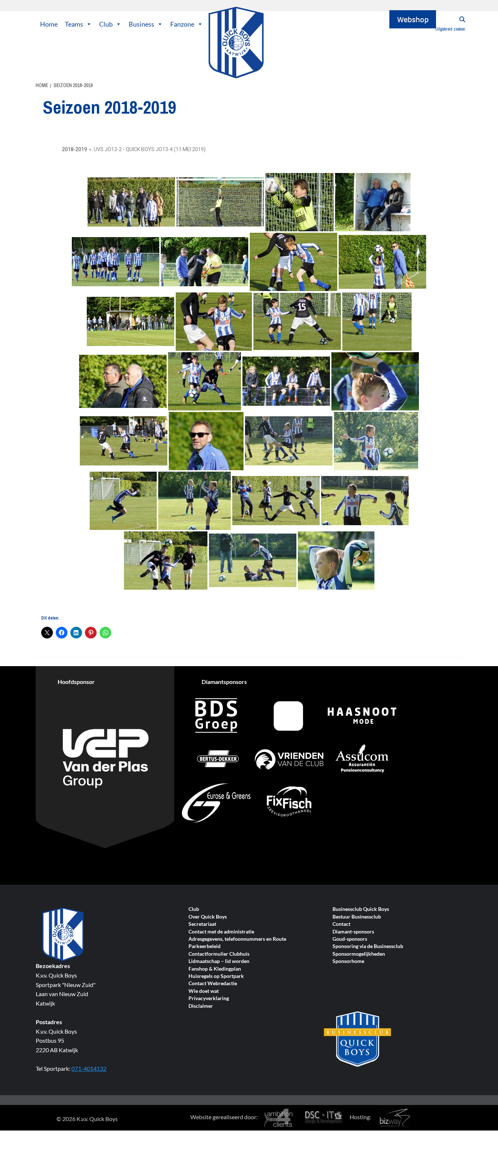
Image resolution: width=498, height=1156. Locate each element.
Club (106, 24)
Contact (341, 924)
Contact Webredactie (212, 983)
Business (141, 24)
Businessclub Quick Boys (360, 909)
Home (49, 24)
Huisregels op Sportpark (216, 976)
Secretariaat (202, 924)
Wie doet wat (203, 991)
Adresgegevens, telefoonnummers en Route (237, 939)
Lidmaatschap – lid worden (218, 961)
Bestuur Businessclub (356, 917)
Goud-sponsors (349, 939)
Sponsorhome (348, 961)
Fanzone (182, 24)
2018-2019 (74, 149)
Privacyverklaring (208, 998)
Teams (74, 24)
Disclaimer (200, 1006)
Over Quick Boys (207, 917)
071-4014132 (88, 1068)
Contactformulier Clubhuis (218, 954)
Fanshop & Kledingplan (214, 969)
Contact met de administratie (221, 932)
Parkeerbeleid (204, 946)
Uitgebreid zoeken (450, 29)
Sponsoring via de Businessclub (367, 946)
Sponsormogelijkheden (358, 954)
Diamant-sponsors (353, 932)
